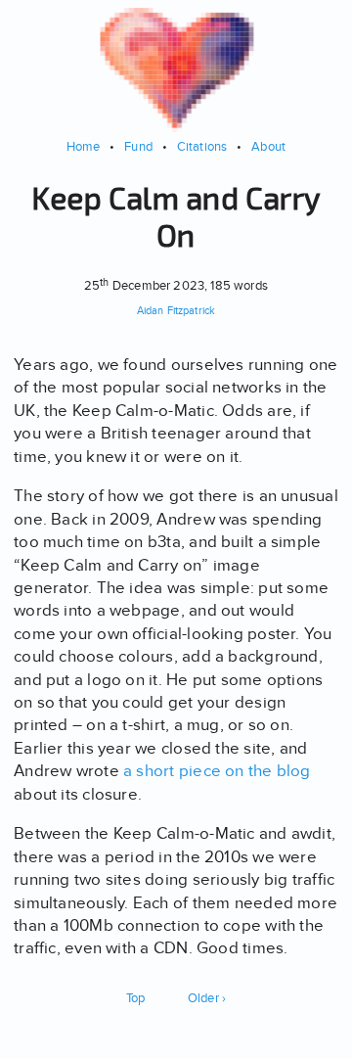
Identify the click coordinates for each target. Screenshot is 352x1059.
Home (83, 146)
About (268, 146)
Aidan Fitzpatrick (176, 310)
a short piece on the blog (217, 770)
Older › (207, 997)
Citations (202, 146)
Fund (138, 146)
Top (136, 997)
